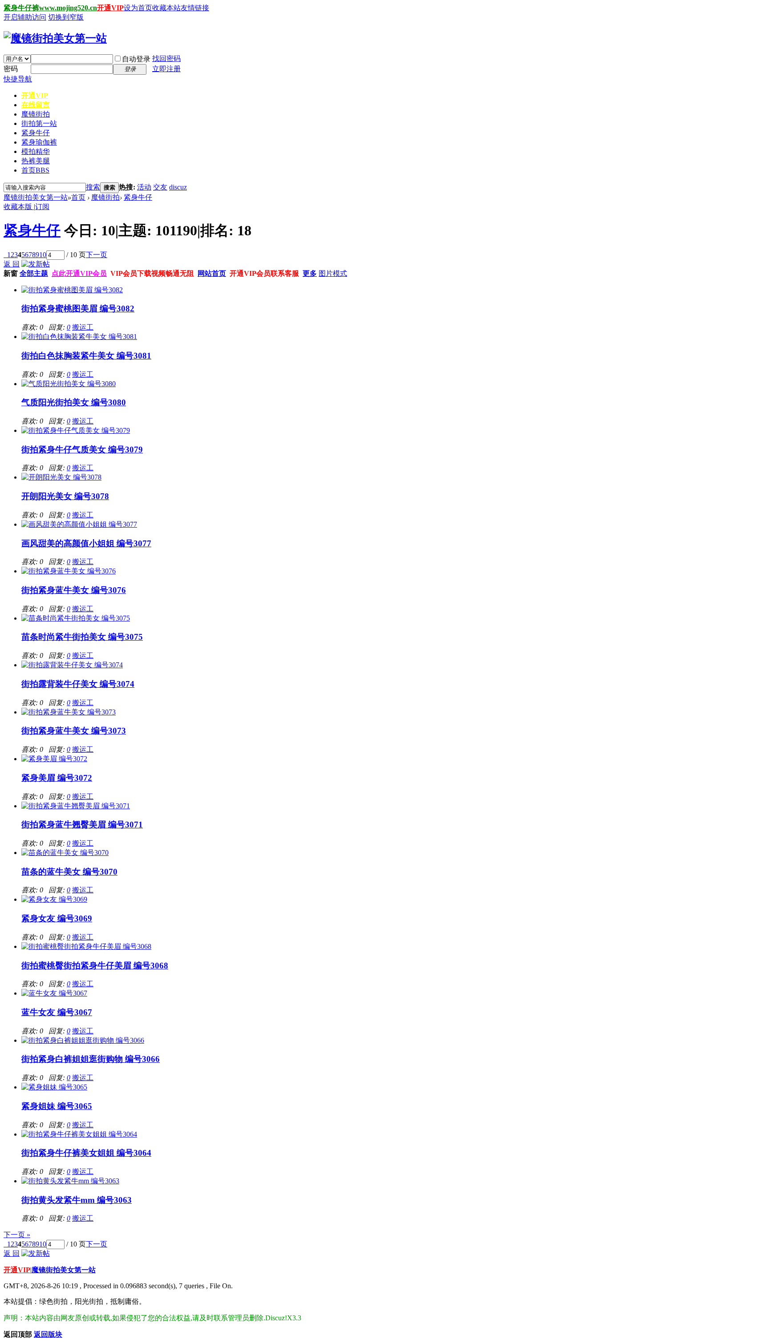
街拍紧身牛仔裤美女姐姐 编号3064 (86, 1152)
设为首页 (138, 8)
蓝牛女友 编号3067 (56, 1012)
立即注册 (166, 69)
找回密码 (166, 58)
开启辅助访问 (25, 17)
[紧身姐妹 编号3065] (54, 1087)
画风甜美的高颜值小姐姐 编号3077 (86, 543)
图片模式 (333, 273)
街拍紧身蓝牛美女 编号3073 (73, 730)
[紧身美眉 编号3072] (54, 758)
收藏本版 (19, 206)
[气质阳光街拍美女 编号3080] (68, 383)
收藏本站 (166, 8)
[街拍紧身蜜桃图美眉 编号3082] (72, 290)
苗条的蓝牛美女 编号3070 (69, 871)
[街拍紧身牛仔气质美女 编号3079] (75, 430)
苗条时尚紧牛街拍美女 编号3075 (82, 636)
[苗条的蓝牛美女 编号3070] (65, 852)
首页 (35, 170)
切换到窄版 (66, 17)
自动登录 (136, 59)
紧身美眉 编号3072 (56, 777)
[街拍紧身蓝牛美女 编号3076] (68, 571)
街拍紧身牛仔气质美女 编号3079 (82, 449)
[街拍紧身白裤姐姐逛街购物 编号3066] (82, 1040)
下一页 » (17, 1234)
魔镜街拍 (35, 114)
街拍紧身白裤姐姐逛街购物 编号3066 (90, 1059)
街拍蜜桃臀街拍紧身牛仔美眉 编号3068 (94, 965)
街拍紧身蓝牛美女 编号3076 (73, 590)
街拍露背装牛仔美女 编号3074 (77, 684)
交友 (160, 187)
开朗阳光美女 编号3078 (65, 496)
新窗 (11, 273)
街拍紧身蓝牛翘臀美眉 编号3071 (82, 824)
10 (42, 254)
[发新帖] (35, 264)
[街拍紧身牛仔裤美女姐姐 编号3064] (79, 1134)
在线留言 (35, 105)
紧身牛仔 (35, 133)
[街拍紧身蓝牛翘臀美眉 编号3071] (75, 806)
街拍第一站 (39, 123)
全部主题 (34, 273)
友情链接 (195, 8)
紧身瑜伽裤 (39, 142)
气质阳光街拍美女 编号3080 (73, 402)
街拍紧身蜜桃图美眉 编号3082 (77, 308)
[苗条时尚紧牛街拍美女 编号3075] (75, 618)
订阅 (42, 206)
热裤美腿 (35, 161)
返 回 (12, 264)
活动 (144, 187)
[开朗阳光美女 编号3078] (61, 477)
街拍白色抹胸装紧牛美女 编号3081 (86, 355)
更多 (310, 273)
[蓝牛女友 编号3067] (54, 993)
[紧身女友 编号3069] (54, 899)
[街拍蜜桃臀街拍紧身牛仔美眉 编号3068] (86, 946)
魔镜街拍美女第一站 (36, 197)
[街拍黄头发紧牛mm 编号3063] (70, 1181)
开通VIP (110, 8)
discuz (178, 187)
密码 (11, 69)
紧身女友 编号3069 (56, 918)
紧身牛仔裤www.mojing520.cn (50, 8)
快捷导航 (18, 79)
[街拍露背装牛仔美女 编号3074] (72, 665)
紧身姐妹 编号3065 (56, 1106)
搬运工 (82, 327)
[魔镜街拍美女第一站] (55, 38)
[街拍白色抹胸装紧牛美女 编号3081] (79, 336)
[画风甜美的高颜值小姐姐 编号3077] (79, 524)
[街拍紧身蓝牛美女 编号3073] (68, 712)
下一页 (96, 254)
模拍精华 (35, 151)
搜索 (93, 187)
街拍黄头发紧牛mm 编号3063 (76, 1200)
